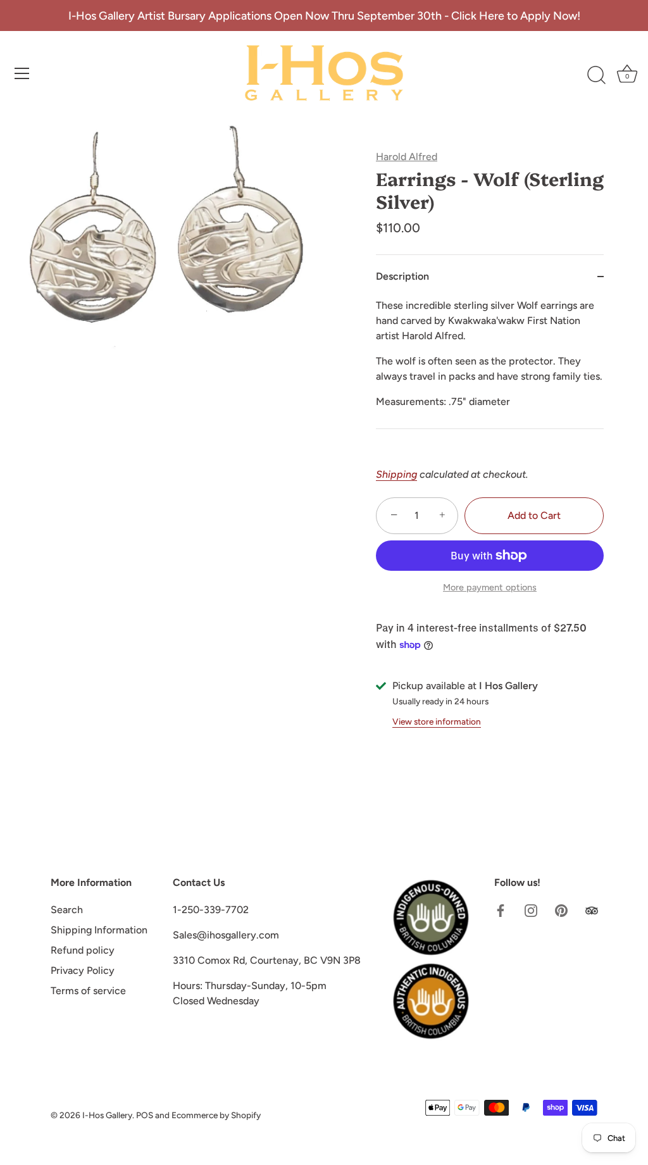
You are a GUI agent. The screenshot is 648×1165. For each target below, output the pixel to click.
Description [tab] (402, 276)
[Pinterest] (561, 910)
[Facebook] (500, 910)
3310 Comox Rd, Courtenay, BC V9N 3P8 (267, 960)
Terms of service (88, 991)
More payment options (490, 587)
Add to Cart (534, 515)
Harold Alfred (406, 157)
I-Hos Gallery (107, 1115)
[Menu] (22, 73)
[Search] (596, 75)
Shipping (396, 474)
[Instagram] (531, 910)
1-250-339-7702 (211, 910)
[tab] (490, 363)
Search (67, 910)
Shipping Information (99, 930)
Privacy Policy (83, 970)
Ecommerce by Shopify (216, 1115)
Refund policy (83, 950)
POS (144, 1115)
